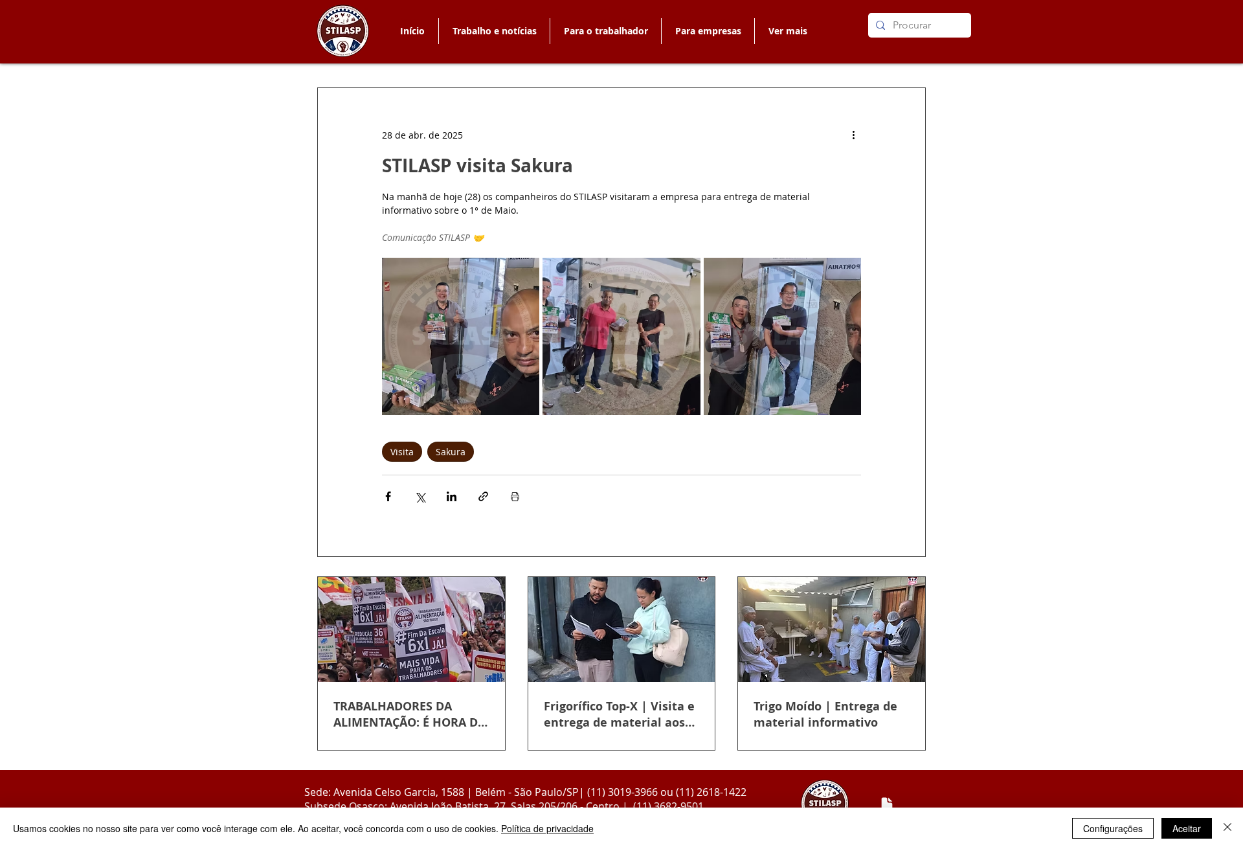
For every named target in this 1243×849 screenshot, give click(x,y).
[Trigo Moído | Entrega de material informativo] (831, 629)
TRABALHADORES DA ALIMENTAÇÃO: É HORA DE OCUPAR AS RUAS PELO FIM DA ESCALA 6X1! (408, 714)
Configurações (1113, 828)
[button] (605, 31)
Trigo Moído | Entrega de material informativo (825, 714)
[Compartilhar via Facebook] (388, 496)
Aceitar (1186, 828)
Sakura (450, 452)
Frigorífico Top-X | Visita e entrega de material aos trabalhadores (619, 714)
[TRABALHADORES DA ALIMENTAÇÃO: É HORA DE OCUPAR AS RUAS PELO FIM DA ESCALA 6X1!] (411, 629)
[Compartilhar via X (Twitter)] (420, 496)
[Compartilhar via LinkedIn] (451, 496)
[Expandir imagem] (460, 336)
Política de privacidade (547, 828)
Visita (402, 452)
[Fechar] (1227, 828)
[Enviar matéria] (887, 804)
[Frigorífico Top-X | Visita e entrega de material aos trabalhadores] (621, 629)
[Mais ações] (853, 134)
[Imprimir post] (515, 496)
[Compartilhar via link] (483, 496)
